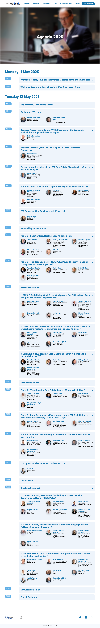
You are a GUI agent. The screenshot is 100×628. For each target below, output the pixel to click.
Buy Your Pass (88, 3)
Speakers (36, 3)
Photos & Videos (65, 3)
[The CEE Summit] (13, 3)
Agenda (26, 3)
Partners (46, 3)
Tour (54, 3)
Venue (77, 3)
